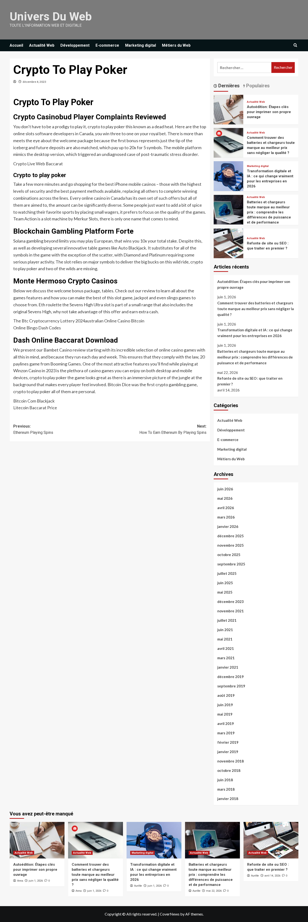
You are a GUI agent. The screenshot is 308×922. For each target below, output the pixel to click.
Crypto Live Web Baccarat (38, 163)
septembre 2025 (231, 564)
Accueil (16, 45)
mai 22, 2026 (214, 890)
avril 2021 (225, 648)
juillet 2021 (227, 620)
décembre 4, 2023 (34, 81)
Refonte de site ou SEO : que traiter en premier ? (249, 381)
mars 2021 (226, 658)
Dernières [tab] (228, 86)
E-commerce (107, 45)
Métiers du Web (176, 45)
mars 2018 (226, 789)
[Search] (295, 45)
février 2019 (227, 742)
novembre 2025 (230, 545)
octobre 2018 (228, 770)
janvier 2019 (227, 751)
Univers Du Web (51, 16)
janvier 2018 (227, 798)
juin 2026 (225, 489)
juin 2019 (225, 705)
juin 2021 (225, 629)
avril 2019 (225, 723)
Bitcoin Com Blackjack (34, 400)
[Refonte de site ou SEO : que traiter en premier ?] (228, 242)
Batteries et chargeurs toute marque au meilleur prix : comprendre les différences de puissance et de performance (269, 212)
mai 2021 (224, 639)
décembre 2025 (230, 536)
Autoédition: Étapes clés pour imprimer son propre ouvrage (269, 112)
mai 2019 (224, 714)
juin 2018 (225, 780)
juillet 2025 (227, 573)
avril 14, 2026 (272, 875)
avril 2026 (225, 508)
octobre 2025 (228, 554)
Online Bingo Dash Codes (37, 327)
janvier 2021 (227, 667)
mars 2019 (226, 733)
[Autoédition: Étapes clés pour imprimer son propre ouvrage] (228, 109)
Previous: (33, 429)
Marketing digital (140, 45)
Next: (172, 429)
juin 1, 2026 (36, 880)
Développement (75, 45)
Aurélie (138, 885)
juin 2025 (225, 583)
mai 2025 (224, 592)
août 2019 (226, 695)
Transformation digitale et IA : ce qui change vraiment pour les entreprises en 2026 (254, 333)
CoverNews (170, 914)
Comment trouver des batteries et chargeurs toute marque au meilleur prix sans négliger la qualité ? (255, 309)
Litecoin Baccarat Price (35, 407)
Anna (20, 880)
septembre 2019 (231, 686)
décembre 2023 (230, 601)
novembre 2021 (230, 611)
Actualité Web (41, 45)
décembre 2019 (230, 676)
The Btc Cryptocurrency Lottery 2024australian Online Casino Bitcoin (78, 320)
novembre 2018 (230, 761)
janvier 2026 (227, 526)
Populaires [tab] (257, 86)
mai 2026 (224, 498)
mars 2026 (226, 517)
